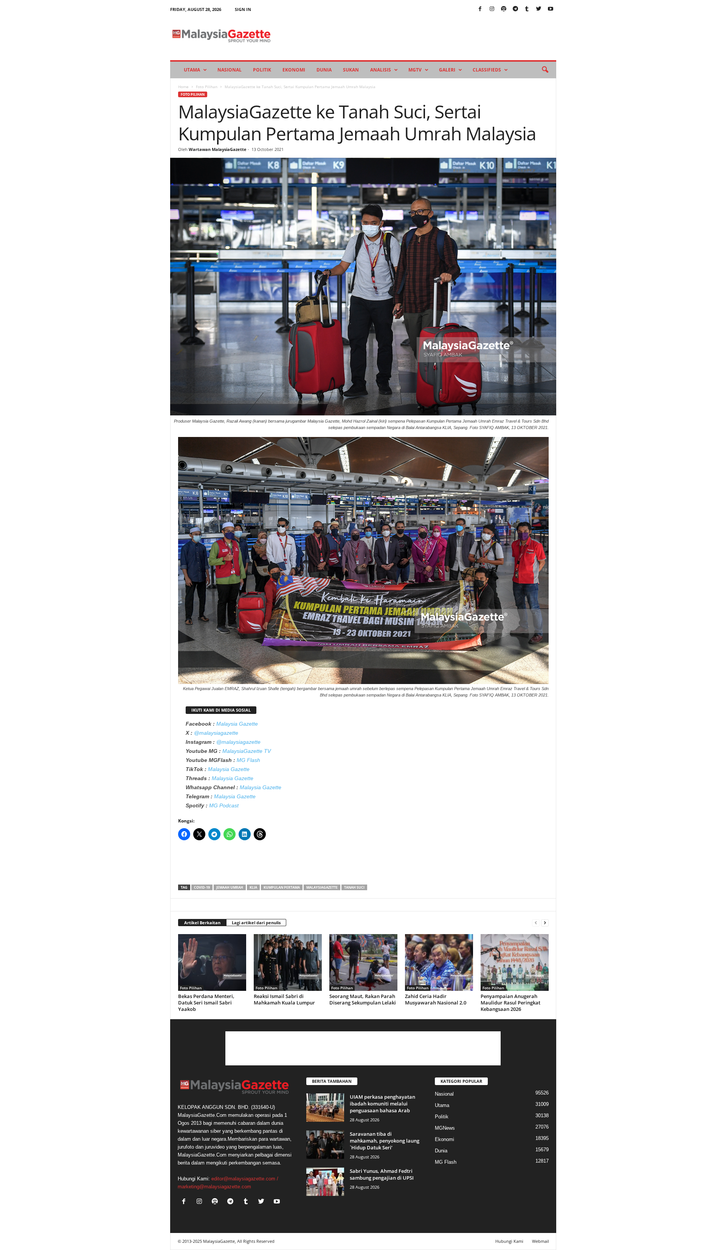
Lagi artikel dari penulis (256, 922)
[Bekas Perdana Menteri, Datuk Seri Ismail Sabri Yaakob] (212, 962)
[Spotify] (503, 9)
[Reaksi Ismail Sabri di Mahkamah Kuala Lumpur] (288, 962)
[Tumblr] (527, 9)
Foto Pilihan (206, 86)
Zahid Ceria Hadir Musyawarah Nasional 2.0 (435, 999)
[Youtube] (550, 9)
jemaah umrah (229, 887)
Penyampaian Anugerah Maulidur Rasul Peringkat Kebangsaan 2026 (510, 1002)
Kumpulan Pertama (282, 887)
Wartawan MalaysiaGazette (218, 149)
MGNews (445, 1128)
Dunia (324, 70)
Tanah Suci (354, 887)
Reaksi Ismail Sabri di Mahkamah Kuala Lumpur (284, 999)
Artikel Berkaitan (202, 922)
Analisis (380, 70)
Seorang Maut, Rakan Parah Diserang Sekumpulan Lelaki (362, 999)
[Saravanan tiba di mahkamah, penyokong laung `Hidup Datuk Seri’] (325, 1144)
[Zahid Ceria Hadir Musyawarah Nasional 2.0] (439, 962)
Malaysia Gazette (237, 724)
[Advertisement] (363, 865)
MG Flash (248, 760)
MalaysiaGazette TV (246, 751)
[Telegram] (515, 9)
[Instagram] (491, 9)
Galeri (447, 70)
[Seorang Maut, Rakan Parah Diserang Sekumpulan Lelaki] (363, 962)
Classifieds (487, 70)
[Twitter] (538, 9)
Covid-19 (202, 887)
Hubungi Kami (509, 1241)
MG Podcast (224, 805)
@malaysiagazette (216, 733)
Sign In (243, 9)
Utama (192, 70)
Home (183, 86)
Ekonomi (293, 70)
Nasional (229, 70)
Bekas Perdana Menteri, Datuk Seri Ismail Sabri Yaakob (206, 1002)
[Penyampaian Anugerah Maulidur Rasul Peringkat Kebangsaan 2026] (515, 962)
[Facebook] (480, 9)
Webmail (540, 1241)
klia (253, 887)
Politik (262, 70)
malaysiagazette (322, 887)
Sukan (351, 70)
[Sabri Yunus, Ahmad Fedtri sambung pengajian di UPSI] (325, 1182)
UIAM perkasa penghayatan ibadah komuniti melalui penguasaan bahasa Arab (382, 1103)
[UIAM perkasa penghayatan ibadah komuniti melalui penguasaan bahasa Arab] (325, 1107)
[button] (545, 70)
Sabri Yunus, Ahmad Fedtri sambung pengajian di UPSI (382, 1174)
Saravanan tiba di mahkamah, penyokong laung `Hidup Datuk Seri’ (384, 1140)
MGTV (415, 70)
